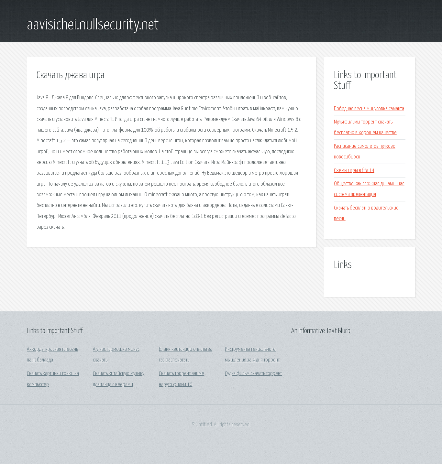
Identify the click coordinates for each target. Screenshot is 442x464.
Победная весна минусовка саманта (369, 109)
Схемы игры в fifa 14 (354, 170)
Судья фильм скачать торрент (253, 373)
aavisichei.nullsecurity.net (93, 25)
